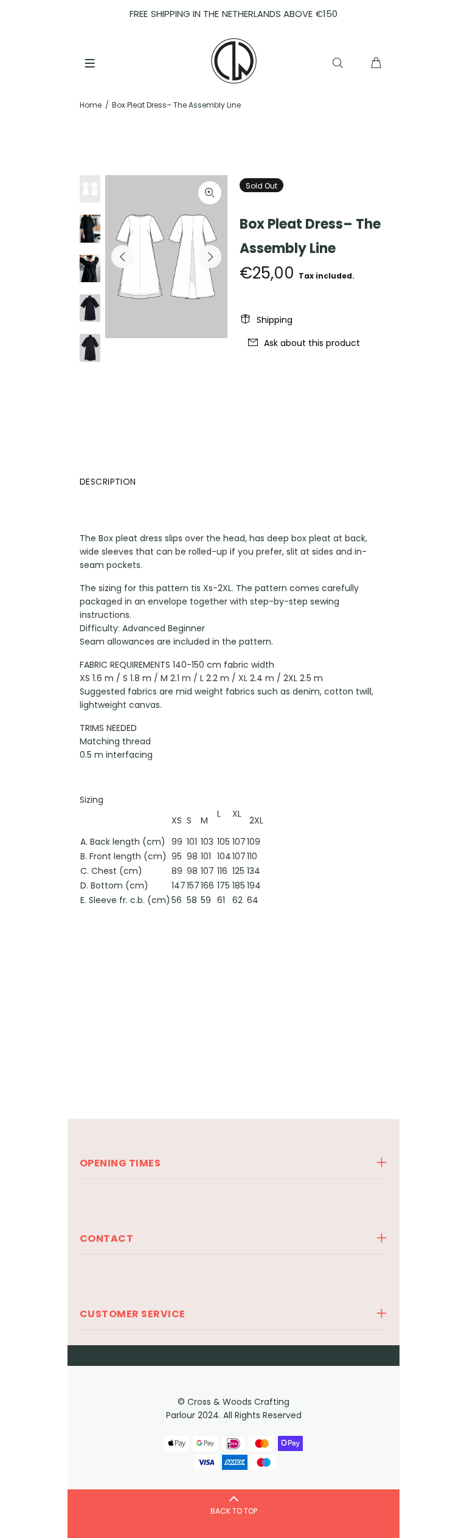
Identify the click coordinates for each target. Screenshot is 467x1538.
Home (91, 105)
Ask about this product (312, 343)
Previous (122, 256)
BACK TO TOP (233, 1511)
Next (209, 256)
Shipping (274, 320)
